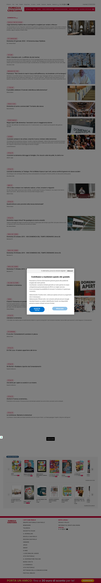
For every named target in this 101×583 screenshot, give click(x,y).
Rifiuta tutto (60, 308)
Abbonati (70, 271)
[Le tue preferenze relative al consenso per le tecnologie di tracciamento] (1, 437)
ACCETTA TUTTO (37, 309)
